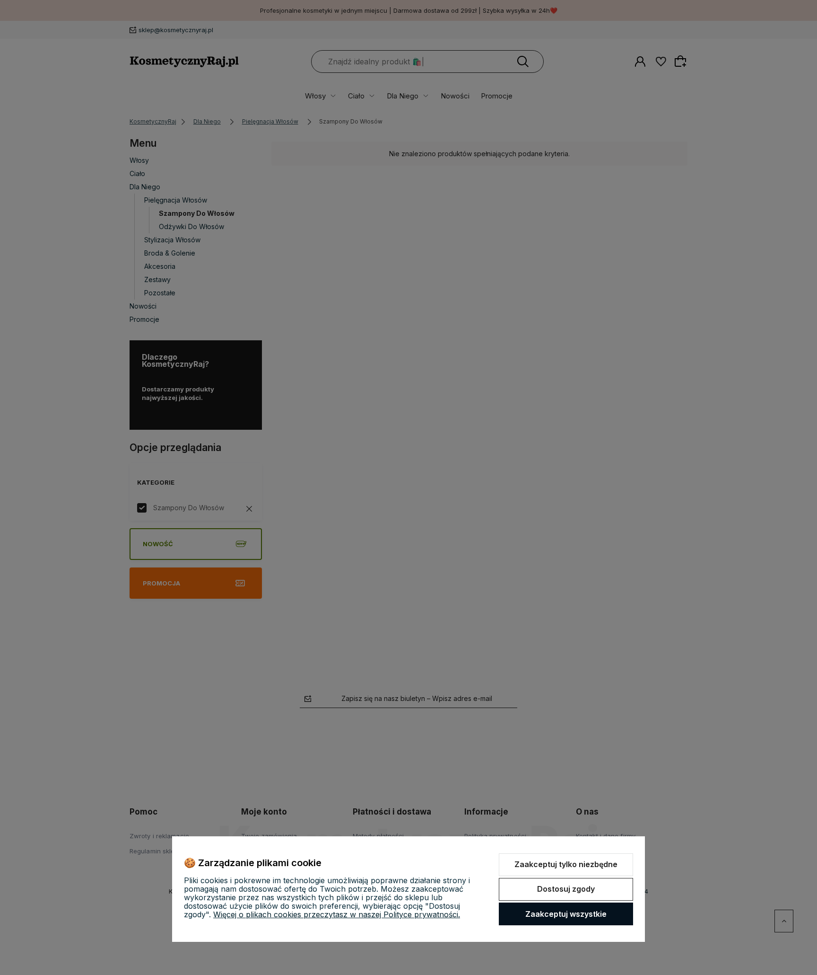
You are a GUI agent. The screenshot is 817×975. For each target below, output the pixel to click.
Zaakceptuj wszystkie (566, 914)
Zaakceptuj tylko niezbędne (565, 864)
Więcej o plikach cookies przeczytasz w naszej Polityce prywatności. (336, 914)
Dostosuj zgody (566, 889)
